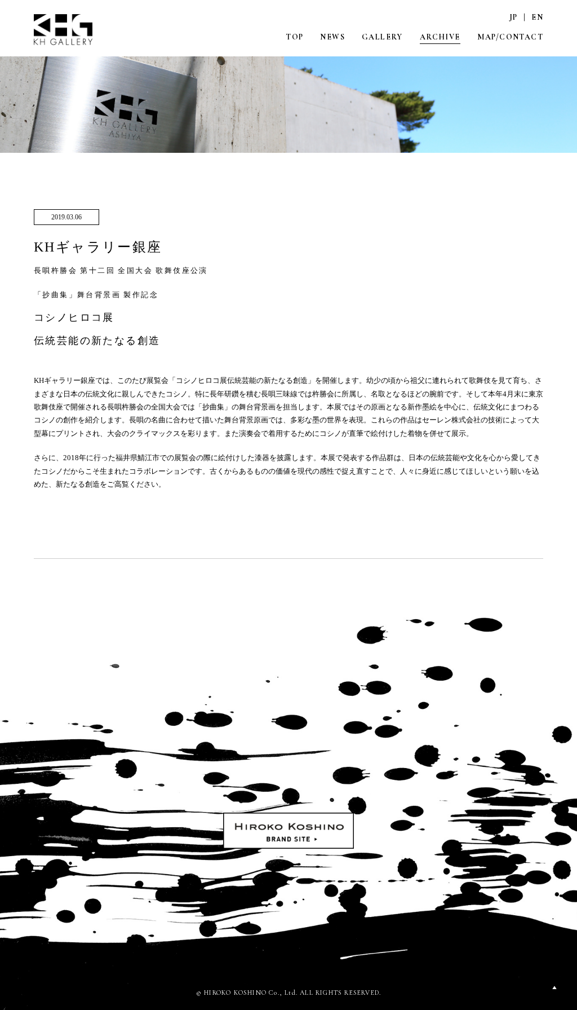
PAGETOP (554, 987)
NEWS (332, 37)
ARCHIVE (440, 37)
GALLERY (382, 37)
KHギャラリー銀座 (121, 293)
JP (513, 17)
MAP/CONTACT (510, 37)
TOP (294, 37)
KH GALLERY (64, 29)
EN (537, 17)
